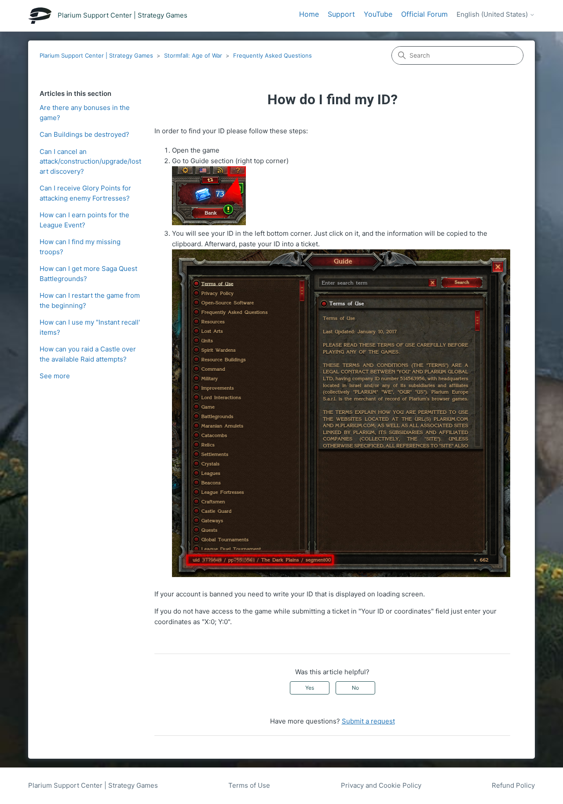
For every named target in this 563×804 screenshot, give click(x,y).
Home (309, 14)
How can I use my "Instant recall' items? (90, 327)
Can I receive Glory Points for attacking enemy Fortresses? (85, 193)
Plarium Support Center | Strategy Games (96, 55)
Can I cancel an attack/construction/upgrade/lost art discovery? (90, 161)
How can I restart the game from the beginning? (90, 300)
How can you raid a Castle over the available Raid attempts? (88, 354)
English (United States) (493, 14)
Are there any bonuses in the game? (85, 112)
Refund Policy (513, 785)
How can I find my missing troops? (80, 247)
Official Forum (424, 14)
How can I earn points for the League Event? (84, 220)
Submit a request (368, 721)
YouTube (378, 14)
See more (55, 376)
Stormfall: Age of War (193, 55)
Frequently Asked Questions (272, 55)
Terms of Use (249, 785)
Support (341, 14)
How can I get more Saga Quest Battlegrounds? (88, 273)
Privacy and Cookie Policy (381, 785)
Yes (309, 687)
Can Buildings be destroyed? (84, 134)
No (355, 687)
